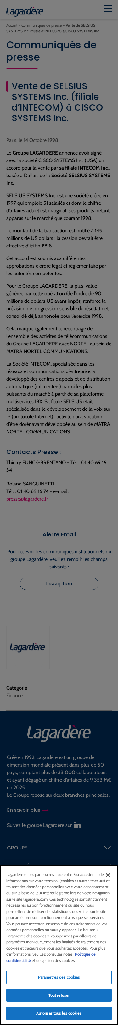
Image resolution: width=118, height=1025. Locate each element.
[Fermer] (108, 875)
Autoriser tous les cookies (58, 1013)
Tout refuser (59, 995)
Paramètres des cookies (59, 976)
